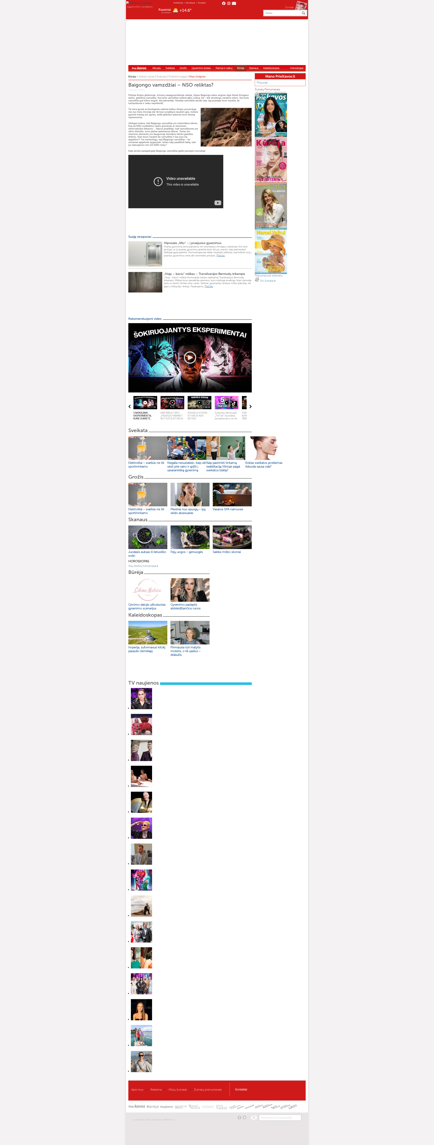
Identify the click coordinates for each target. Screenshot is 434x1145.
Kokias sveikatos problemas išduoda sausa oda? (263, 464)
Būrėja (240, 68)
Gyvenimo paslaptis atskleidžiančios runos (186, 606)
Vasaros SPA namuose (228, 509)
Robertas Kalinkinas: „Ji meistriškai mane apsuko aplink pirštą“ (159, 842)
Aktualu (156, 68)
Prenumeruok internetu (269, 275)
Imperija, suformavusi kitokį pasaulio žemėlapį (146, 649)
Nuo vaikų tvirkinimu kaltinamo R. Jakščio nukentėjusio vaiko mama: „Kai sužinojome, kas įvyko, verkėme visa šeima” (184, 868)
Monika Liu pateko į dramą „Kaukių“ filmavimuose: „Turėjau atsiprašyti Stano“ (165, 998)
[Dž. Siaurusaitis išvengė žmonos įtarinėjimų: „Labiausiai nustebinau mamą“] (141, 812)
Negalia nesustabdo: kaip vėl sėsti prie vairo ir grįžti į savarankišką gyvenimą (186, 466)
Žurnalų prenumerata (208, 1089)
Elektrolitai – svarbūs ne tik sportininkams (146, 464)
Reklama (156, 1089)
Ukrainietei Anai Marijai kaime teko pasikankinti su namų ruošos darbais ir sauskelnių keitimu (172, 1024)
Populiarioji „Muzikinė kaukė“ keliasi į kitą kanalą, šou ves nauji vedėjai (162, 764)
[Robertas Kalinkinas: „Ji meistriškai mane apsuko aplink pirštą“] (141, 837)
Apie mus (137, 1089)
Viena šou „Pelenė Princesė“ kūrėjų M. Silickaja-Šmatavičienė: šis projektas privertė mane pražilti (175, 1076)
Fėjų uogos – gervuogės (188, 552)
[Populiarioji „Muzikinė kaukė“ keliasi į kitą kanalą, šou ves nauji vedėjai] (141, 760)
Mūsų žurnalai (178, 1089)
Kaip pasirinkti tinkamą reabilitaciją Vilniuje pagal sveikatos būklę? (223, 466)
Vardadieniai (178, 3)
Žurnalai (289, 7)
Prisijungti (262, 82)
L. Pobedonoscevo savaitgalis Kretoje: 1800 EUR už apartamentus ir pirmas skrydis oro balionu (173, 1050)
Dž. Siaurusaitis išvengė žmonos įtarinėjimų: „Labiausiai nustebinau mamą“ (165, 816)
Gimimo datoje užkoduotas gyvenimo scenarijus (147, 606)
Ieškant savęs (146, 76)
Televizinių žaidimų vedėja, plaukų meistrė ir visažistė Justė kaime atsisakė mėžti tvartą (170, 972)
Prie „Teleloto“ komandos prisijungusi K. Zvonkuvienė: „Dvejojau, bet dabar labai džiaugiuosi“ (173, 946)
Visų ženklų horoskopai (142, 566)
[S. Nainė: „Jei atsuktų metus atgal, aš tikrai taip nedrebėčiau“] (141, 708)
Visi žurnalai (267, 280)
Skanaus (254, 68)
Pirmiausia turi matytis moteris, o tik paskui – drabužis (186, 651)
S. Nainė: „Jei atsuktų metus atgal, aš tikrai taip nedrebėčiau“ (158, 713)
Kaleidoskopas (271, 68)
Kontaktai (202, 3)
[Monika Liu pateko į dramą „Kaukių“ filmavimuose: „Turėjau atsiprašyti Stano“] (141, 993)
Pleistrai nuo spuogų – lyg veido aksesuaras (188, 511)
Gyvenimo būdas (201, 68)
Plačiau (220, 255)
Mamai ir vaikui (224, 68)
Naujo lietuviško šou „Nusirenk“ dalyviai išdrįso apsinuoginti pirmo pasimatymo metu (169, 790)
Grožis (183, 68)
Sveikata (170, 68)
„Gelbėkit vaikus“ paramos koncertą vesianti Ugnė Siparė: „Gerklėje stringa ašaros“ (168, 738)
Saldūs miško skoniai (227, 552)
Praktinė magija (178, 76)
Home (139, 68)
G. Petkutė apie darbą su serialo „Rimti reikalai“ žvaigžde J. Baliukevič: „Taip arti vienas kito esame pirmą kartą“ (181, 920)
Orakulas (161, 76)
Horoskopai (190, 3)
